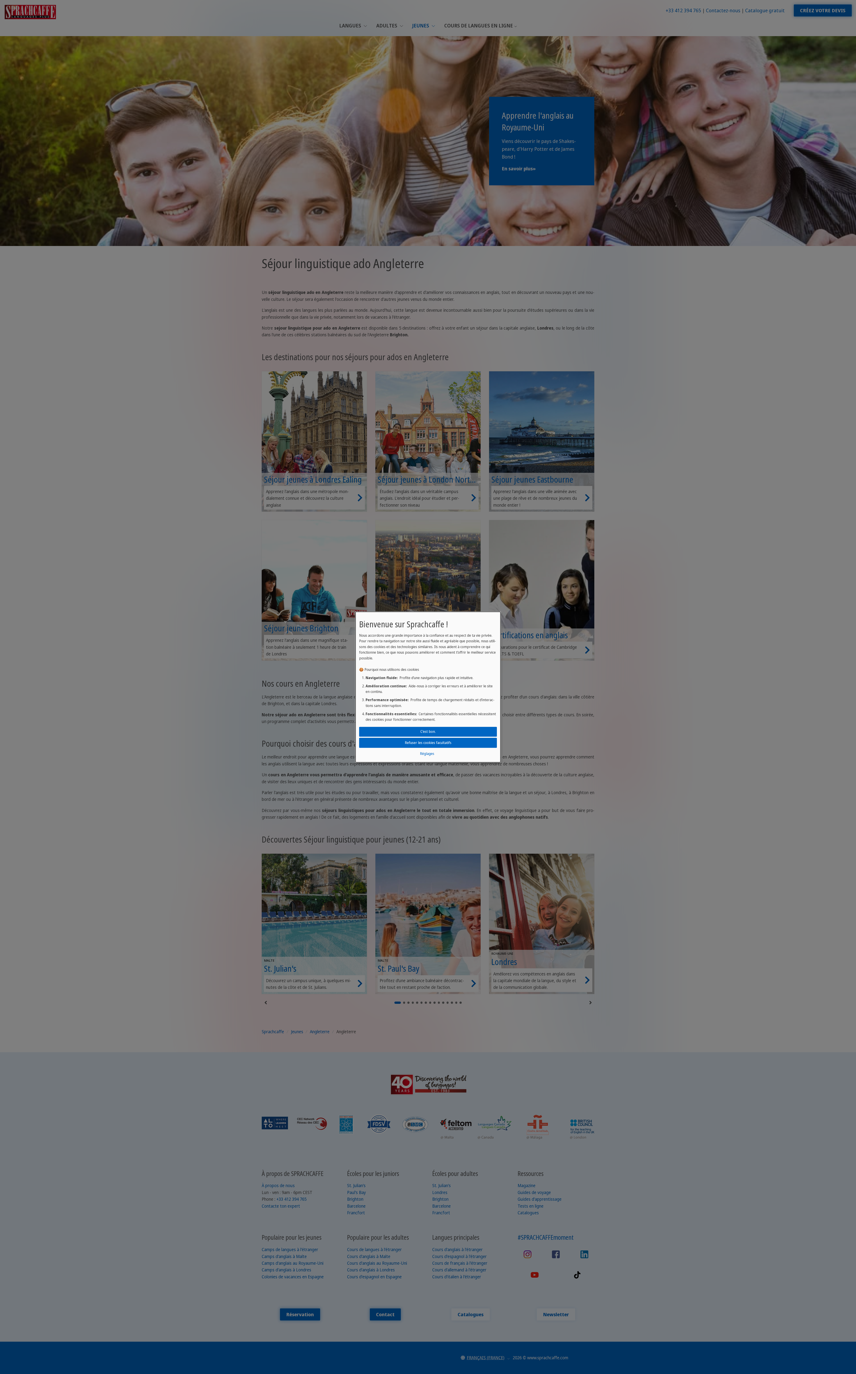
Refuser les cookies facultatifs (428, 742)
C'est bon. (428, 731)
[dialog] (428, 687)
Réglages (427, 753)
